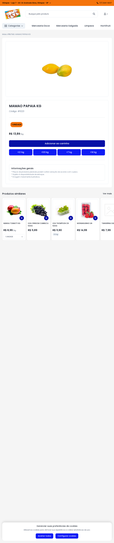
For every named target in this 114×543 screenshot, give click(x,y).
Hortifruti (106, 25)
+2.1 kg (20, 152)
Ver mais (107, 193)
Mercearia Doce (41, 25)
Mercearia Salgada (67, 25)
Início (4, 34)
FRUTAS (11, 34)
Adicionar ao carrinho (57, 143)
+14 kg (93, 152)
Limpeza (89, 25)
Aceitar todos (44, 536)
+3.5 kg (45, 152)
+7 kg (69, 152)
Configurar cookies (67, 536)
